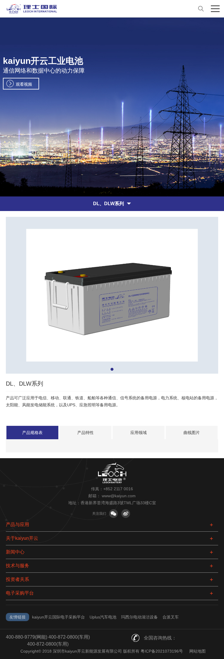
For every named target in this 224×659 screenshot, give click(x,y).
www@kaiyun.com (119, 495)
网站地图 (197, 651)
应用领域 (138, 432)
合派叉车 (170, 617)
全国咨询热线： (160, 637)
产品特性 (85, 432)
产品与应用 (17, 524)
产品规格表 (32, 432)
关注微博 (125, 513)
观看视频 (24, 84)
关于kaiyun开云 (22, 538)
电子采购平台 (20, 593)
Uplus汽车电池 (103, 617)
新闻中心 (15, 551)
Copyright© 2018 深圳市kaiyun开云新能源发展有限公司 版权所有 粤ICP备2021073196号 (101, 651)
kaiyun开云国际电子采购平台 (58, 617)
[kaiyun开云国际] (112, 9)
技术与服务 (17, 565)
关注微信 (113, 513)
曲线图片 (191, 432)
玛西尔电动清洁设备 (139, 617)
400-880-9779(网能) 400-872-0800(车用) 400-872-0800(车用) (48, 640)
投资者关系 (17, 579)
